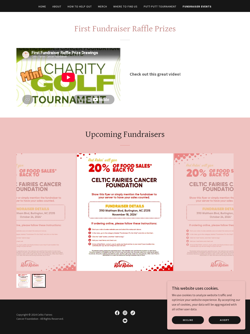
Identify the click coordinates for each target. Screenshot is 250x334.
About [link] (56, 6)
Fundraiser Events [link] (197, 6)
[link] (117, 313)
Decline (188, 320)
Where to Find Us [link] (125, 6)
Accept (224, 320)
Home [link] (42, 6)
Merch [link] (102, 6)
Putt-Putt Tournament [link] (160, 6)
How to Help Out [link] (80, 6)
